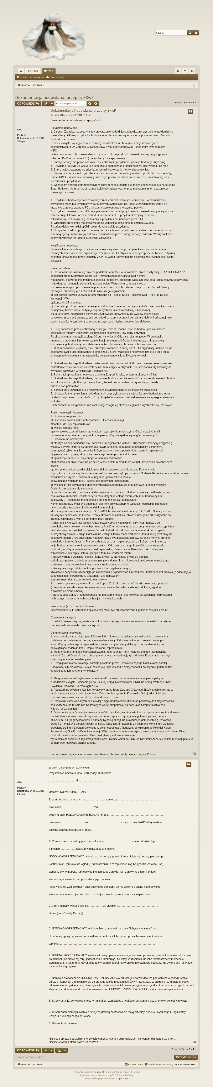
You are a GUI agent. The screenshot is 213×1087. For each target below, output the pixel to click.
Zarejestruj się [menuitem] (193, 71)
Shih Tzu (33, 70)
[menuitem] (178, 71)
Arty (94, 1075)
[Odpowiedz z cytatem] (190, 111)
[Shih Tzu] (51, 32)
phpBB (100, 1072)
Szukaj (23, 77)
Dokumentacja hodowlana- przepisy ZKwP (54, 97)
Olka (19, 129)
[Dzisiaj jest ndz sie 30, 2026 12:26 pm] (194, 85)
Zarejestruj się (57, 77)
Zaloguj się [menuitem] (186, 71)
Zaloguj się (38, 77)
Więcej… (22, 71)
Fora (50, 70)
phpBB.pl (123, 1078)
